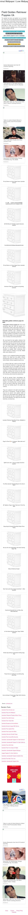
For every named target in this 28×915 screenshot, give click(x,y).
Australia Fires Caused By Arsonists (10, 737)
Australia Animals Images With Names (10, 726)
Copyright (14, 912)
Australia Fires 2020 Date (7, 745)
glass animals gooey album (14, 42)
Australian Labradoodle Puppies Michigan (11, 750)
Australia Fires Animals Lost (8, 710)
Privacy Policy (19, 910)
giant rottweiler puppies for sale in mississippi (14, 35)
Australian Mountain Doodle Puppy (9, 734)
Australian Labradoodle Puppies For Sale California (13, 742)
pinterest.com (9, 703)
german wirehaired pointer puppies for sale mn (14, 31)
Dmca (6, 910)
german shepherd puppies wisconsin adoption (14, 46)
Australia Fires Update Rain (8, 728)
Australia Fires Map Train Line (8, 758)
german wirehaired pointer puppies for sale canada (14, 37)
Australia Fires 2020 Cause (8, 718)
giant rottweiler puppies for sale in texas (14, 40)
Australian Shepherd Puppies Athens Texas (11, 715)
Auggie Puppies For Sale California (10, 753)
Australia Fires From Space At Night (10, 747)
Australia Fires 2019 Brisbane (8, 712)
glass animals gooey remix (14, 44)
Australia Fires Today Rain (8, 720)
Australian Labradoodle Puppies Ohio (10, 761)
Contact (12, 910)
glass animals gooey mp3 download (14, 33)
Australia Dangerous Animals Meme (10, 723)
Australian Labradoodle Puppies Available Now (12, 756)
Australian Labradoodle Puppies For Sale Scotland (13, 739)
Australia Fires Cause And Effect (9, 731)
